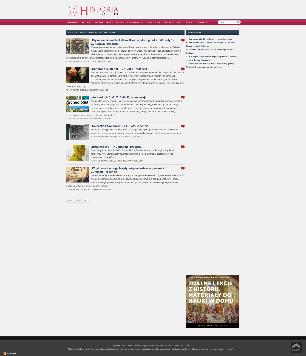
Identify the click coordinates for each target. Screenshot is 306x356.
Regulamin (175, 349)
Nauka (109, 22)
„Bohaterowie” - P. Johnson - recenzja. (116, 146)
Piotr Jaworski (81, 119)
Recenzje (168, 22)
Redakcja (203, 22)
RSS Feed (11, 353)
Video (179, 22)
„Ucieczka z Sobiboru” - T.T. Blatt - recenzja (119, 126)
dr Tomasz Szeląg (107, 161)
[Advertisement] (200, 12)
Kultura (99, 22)
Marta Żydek (79, 90)
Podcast (190, 22)
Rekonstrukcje (135, 22)
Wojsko (120, 22)
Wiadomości (73, 22)
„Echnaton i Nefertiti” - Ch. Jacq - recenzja (119, 68)
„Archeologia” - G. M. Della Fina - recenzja (118, 97)
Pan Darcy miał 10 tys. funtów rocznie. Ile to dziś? (210, 39)
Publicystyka (153, 22)
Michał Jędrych (81, 61)
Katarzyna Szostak (107, 137)
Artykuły (87, 22)
